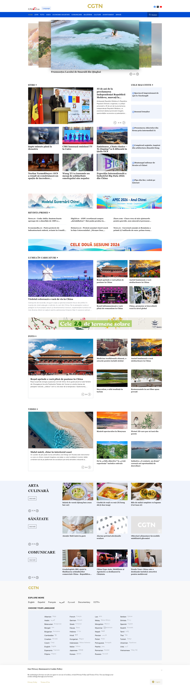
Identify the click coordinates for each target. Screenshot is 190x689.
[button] (114, 122)
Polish (100, 639)
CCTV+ (96, 602)
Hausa (75, 628)
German (76, 620)
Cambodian (50, 635)
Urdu (124, 646)
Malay (102, 620)
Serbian (126, 617)
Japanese (76, 650)
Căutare (154, 15)
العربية (62, 602)
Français (52, 602)
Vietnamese (128, 650)
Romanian (102, 650)
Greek (75, 624)
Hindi (74, 635)
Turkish (125, 639)
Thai (123, 635)
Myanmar (103, 628)
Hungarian (77, 639)
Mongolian (102, 624)
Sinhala (125, 620)
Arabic (49, 620)
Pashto (100, 646)
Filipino (50, 654)
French (75, 617)
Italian (75, 646)
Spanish (126, 624)
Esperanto (52, 650)
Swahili (126, 628)
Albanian (50, 617)
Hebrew (75, 631)
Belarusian (52, 624)
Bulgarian (52, 631)
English (31, 602)
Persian (101, 635)
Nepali (100, 631)
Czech (49, 643)
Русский (71, 602)
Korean (75, 654)
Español (41, 602)
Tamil (124, 631)
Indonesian (80, 643)
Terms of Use (45, 682)
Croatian (51, 639)
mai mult (32, 498)
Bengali (49, 628)
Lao (98, 617)
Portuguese (103, 643)
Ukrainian (128, 643)
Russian (101, 654)
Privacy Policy (32, 682)
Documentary (84, 602)
